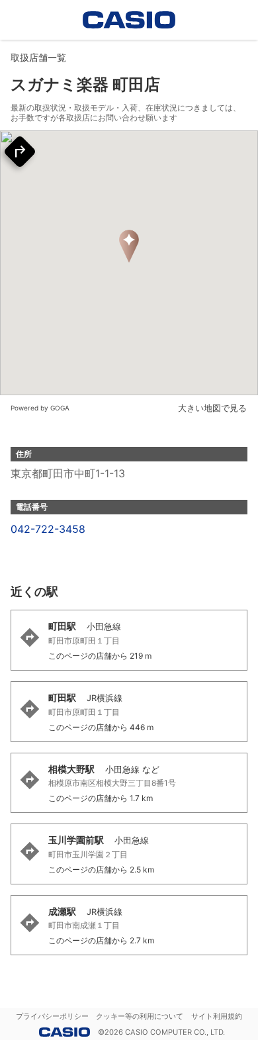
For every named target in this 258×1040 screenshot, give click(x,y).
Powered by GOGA (40, 408)
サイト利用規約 (216, 1016)
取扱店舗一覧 (38, 57)
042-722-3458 (48, 529)
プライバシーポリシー (52, 1016)
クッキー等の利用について (139, 1016)
